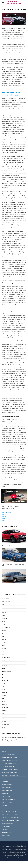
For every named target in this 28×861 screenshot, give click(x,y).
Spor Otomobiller (6, 796)
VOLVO (3, 727)
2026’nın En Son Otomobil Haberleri (11, 775)
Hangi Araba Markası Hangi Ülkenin (10, 820)
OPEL (3, 686)
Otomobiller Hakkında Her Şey (9, 811)
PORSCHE (4, 692)
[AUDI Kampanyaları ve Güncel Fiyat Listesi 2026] (14, 555)
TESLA (3, 716)
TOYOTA (4, 722)
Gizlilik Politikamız (6, 835)
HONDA (4, 639)
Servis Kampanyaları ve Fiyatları (10, 772)
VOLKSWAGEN (5, 725)
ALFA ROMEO (5, 598)
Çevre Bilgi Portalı (6, 832)
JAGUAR (4, 648)
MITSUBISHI (5, 680)
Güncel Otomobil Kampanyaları (9, 757)
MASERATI (4, 666)
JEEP (3, 651)
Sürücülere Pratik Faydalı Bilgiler (10, 814)
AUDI (3, 604)
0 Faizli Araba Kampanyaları (8, 766)
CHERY (3, 616)
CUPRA (3, 621)
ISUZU (3, 645)
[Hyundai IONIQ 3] (14, 536)
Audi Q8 (4, 514)
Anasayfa (4, 751)
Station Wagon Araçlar (7, 790)
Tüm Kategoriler (6, 826)
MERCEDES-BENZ (6, 671)
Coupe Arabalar (5, 793)
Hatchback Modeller (7, 784)
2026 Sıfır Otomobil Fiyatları (9, 754)
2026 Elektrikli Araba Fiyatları (9, 763)
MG (2, 674)
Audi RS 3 (4, 516)
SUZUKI (4, 713)
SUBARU (4, 710)
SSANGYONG (5, 707)
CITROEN (4, 618)
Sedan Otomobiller (6, 787)
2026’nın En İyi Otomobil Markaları (10, 817)
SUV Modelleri (5, 829)
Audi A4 (4, 520)
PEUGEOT (4, 689)
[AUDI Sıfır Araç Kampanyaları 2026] (14, 576)
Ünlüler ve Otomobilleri (7, 823)
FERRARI (4, 630)
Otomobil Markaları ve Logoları (9, 760)
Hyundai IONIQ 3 (6, 545)
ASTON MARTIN (6, 601)
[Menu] (3, 2)
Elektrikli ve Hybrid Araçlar (8, 799)
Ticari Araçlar (5, 805)
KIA (3, 654)
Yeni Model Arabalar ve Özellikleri (10, 769)
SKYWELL (4, 704)
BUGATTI (4, 613)
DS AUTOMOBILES (6, 627)
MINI (3, 677)
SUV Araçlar (5, 781)
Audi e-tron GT (5, 518)
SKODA (3, 701)
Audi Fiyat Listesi (6, 512)
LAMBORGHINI (6, 657)
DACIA (3, 624)
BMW (3, 610)
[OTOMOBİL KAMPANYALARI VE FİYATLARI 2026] (14, 2)
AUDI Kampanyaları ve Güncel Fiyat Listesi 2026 (13, 565)
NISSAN (4, 683)
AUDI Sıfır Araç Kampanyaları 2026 (11, 585)
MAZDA (4, 669)
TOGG (3, 719)
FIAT (3, 633)
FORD (3, 636)
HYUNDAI (4, 642)
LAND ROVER (5, 660)
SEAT (3, 698)
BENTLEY (4, 607)
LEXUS (3, 663)
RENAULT (4, 695)
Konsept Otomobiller (7, 802)
